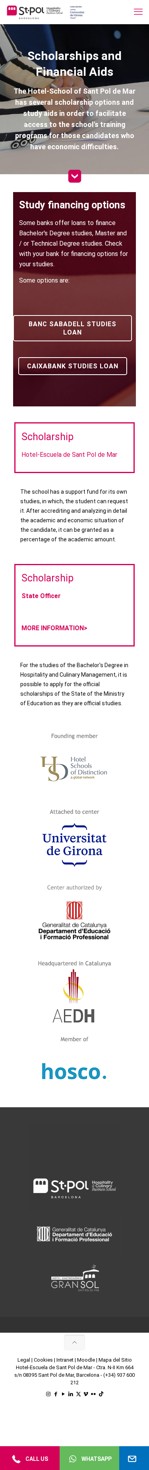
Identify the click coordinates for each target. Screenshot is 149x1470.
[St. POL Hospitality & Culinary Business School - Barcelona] (45, 12)
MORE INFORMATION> (54, 628)
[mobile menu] (138, 12)
